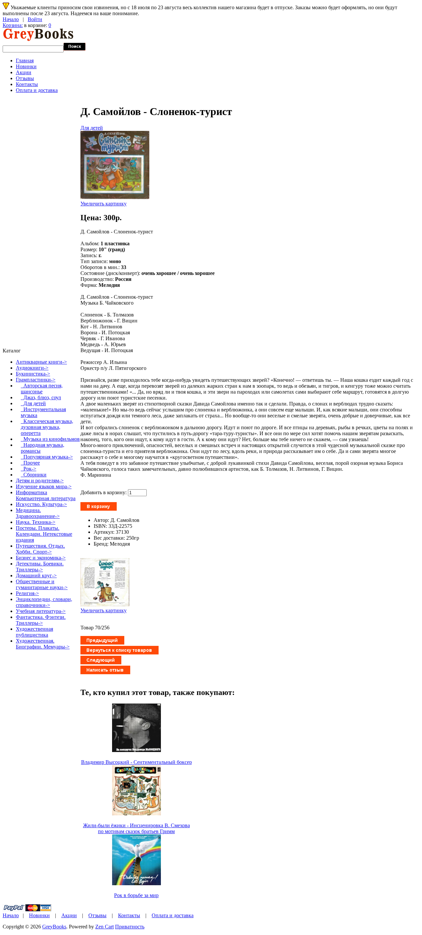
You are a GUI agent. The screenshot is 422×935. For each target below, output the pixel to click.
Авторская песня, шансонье (42, 388)
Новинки (26, 66)
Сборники (33, 474)
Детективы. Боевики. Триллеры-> (40, 566)
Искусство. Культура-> (41, 504)
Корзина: (13, 25)
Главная (25, 60)
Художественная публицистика (34, 632)
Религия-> (27, 593)
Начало (11, 19)
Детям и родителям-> (40, 480)
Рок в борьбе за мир (136, 895)
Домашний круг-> (36, 575)
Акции (23, 72)
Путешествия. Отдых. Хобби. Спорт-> (40, 549)
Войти (35, 19)
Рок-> (28, 468)
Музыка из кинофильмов (50, 439)
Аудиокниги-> (32, 368)
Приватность (129, 926)
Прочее (30, 463)
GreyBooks (54, 926)
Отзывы (25, 78)
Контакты (27, 84)
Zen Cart (104, 926)
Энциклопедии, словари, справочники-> (44, 602)
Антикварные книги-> (41, 362)
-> (35, 379)
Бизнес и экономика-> (41, 557)
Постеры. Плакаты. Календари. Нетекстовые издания (44, 534)
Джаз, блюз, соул (41, 397)
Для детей (91, 128)
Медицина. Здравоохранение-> (38, 513)
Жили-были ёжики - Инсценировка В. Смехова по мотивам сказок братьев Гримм (136, 828)
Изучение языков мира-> (44, 486)
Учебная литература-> (41, 611)
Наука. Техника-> (35, 522)
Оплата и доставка (37, 90)
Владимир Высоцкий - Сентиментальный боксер (136, 762)
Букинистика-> (33, 374)
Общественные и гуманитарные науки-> (42, 584)
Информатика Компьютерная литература (45, 495)
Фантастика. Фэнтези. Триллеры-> (41, 620)
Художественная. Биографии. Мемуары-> (43, 643)
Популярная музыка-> (47, 457)
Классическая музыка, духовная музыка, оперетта (47, 427)
